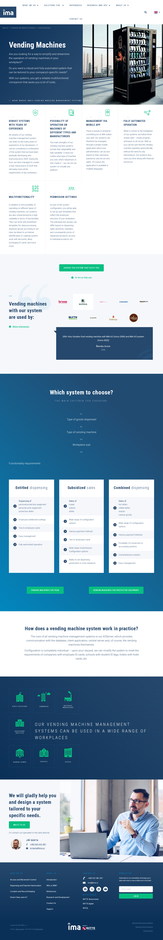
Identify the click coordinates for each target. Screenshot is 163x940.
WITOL (85, 908)
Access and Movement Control (23, 880)
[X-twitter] (92, 889)
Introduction (51, 880)
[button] (30, 5)
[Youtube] (105, 889)
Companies (44, 706)
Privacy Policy (148, 931)
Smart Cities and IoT (18, 897)
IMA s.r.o (5, 28)
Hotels (68, 762)
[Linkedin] (98, 889)
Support (49, 909)
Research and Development (57, 897)
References (51, 891)
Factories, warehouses (68, 706)
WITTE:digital (88, 904)
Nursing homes (19, 762)
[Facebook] (85, 889)
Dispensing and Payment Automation (23, 28)
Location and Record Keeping (22, 891)
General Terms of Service (144, 927)
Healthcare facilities (20, 732)
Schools (43, 761)
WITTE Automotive (91, 899)
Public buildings (19, 706)
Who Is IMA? (51, 885)
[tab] (63, 302)
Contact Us (51, 903)
